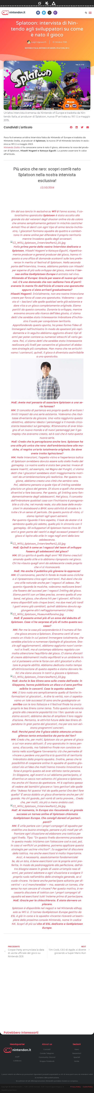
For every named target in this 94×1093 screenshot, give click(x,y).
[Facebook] (38, 13)
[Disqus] (47, 995)
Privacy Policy (75, 1087)
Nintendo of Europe (47, 48)
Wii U (67, 48)
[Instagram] (50, 13)
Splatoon (60, 48)
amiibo (17, 704)
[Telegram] (44, 13)
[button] (86, 13)
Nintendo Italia (31, 48)
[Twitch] (55, 13)
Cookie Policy (88, 1087)
